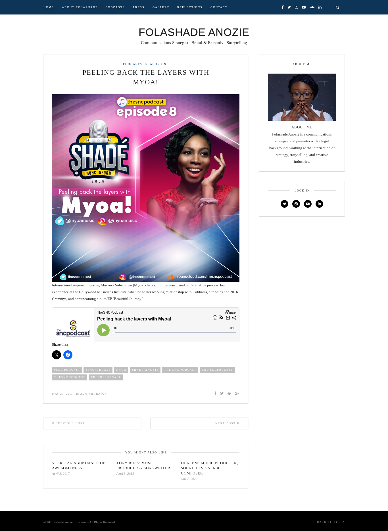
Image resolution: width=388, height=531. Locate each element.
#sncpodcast (98, 369)
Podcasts (115, 7)
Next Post (226, 423)
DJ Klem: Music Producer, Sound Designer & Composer (209, 468)
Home (48, 7)
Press (139, 7)
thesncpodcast (106, 377)
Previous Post (69, 423)
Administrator (93, 393)
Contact (219, 7)
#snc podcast (67, 369)
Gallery (161, 7)
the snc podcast (180, 369)
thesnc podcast (69, 377)
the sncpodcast (217, 369)
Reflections (190, 7)
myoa (121, 369)
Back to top (329, 522)
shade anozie (145, 369)
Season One (157, 64)
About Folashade (80, 7)
